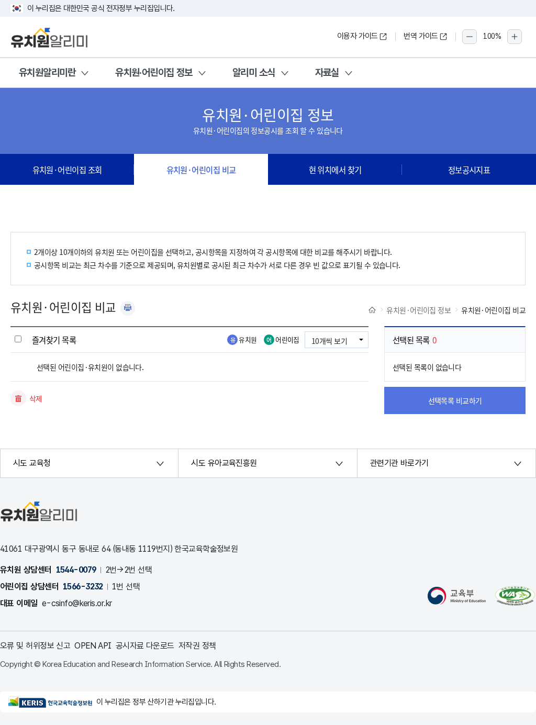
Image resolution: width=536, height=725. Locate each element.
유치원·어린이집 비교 (201, 169)
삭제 (35, 398)
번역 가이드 (421, 36)
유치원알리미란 (47, 72)
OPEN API (92, 646)
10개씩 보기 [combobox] (329, 341)
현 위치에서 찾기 (335, 169)
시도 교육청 (32, 463)
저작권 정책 (197, 646)
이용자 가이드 (357, 36)
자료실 (327, 72)
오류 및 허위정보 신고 (35, 646)
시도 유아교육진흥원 (223, 463)
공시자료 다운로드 (145, 646)
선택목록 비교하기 (455, 400)
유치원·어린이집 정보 (154, 72)
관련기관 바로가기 (399, 463)
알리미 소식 (253, 72)
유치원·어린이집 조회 (67, 169)
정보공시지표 (469, 169)
